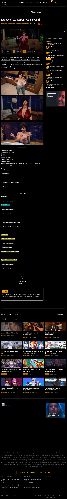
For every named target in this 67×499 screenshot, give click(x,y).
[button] (59, 3)
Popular (18, 23)
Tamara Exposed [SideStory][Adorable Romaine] (53, 389)
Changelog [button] (6, 178)
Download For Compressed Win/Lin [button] (11, 222)
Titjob (13, 62)
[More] (34, 51)
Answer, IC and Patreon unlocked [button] (11, 182)
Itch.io (41, 154)
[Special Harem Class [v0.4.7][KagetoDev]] (33, 382)
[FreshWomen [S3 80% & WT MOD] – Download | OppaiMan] (33, 345)
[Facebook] (18, 472)
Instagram (32, 472)
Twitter (28, 154)
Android (11, 57)
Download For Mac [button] (7, 214)
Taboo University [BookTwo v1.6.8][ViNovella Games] (11, 370)
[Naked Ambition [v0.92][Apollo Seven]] (11, 345)
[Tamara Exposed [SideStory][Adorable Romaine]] (55, 382)
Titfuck (8, 62)
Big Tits (27, 57)
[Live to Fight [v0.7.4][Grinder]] (11, 326)
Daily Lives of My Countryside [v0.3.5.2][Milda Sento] (55, 71)
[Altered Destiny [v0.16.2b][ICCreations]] (33, 326)
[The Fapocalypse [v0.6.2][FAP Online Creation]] (55, 363)
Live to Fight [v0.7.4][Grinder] (53, 50)
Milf (12, 59)
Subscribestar (34, 154)
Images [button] (5, 187)
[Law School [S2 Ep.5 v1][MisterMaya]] (55, 326)
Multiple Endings (26, 59)
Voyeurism (25, 62)
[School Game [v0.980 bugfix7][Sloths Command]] (55, 345)
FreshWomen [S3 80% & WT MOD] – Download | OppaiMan (33, 352)
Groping (38, 57)
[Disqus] (22, 423)
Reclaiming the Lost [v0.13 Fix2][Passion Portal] (54, 44)
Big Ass (22, 57)
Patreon (15, 154)
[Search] (64, 31)
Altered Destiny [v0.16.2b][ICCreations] (55, 55)
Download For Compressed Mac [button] (11, 227)
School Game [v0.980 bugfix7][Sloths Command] (55, 84)
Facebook (22, 472)
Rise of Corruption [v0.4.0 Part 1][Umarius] (11, 389)
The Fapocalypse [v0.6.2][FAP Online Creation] (54, 370)
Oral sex (33, 59)
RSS (41, 472)
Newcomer (48, 41)
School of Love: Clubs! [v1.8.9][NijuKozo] (10, 315)
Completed (4, 23)
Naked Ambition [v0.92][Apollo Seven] (55, 66)
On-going (47, 48)
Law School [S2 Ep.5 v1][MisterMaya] (55, 61)
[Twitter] (45, 472)
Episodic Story (11, 23)
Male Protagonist (6, 59)
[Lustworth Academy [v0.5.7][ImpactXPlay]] (33, 363)
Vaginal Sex (19, 62)
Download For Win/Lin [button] (8, 201)
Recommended (25, 23)
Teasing (4, 62)
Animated (17, 57)
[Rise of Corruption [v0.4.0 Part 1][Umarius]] (11, 382)
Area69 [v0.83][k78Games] (60, 315)
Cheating (33, 57)
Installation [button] (6, 173)
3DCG (7, 57)
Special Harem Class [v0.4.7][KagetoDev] (31, 389)
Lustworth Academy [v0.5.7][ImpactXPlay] (31, 370)
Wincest (31, 62)
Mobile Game (18, 59)
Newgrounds (21, 154)
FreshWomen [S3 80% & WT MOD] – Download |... (55, 78)
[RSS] (38, 472)
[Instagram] (28, 472)
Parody (38, 59)
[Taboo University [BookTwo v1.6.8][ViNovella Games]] (11, 363)
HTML (47, 374)
